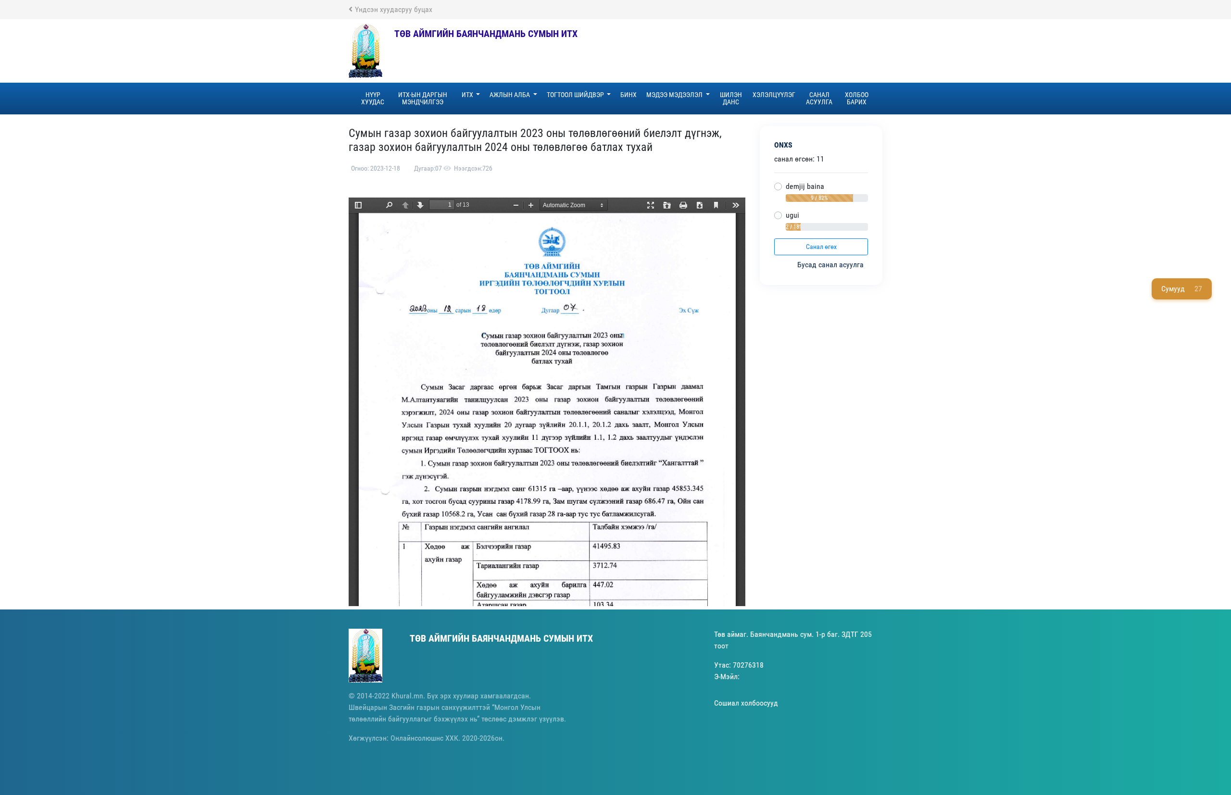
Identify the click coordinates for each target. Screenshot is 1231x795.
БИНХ (628, 95)
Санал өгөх (821, 246)
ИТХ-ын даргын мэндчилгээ (422, 98)
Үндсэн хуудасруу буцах (393, 9)
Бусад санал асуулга (831, 264)
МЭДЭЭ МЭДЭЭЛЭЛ (675, 95)
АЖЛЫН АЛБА (510, 95)
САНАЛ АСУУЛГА (819, 98)
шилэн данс (731, 98)
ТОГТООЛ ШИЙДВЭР (576, 95)
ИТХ (468, 95)
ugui (792, 215)
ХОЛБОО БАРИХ (856, 98)
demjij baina (805, 186)
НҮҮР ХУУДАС (372, 98)
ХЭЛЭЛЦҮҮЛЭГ (774, 95)
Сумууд (1181, 288)
